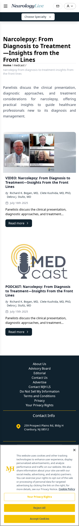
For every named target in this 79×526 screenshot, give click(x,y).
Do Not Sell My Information (39, 391)
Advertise (39, 382)
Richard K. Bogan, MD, (24, 193)
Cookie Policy (67, 489)
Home (7, 65)
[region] (39, 485)
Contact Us (40, 378)
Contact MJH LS (40, 387)
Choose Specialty (35, 17)
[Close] (74, 450)
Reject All (39, 508)
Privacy (39, 400)
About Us (39, 364)
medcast (19, 65)
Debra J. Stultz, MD (19, 197)
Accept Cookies (39, 518)
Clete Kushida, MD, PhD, (55, 193)
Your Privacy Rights (39, 405)
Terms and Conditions (39, 396)
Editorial (40, 373)
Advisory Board (40, 368)
